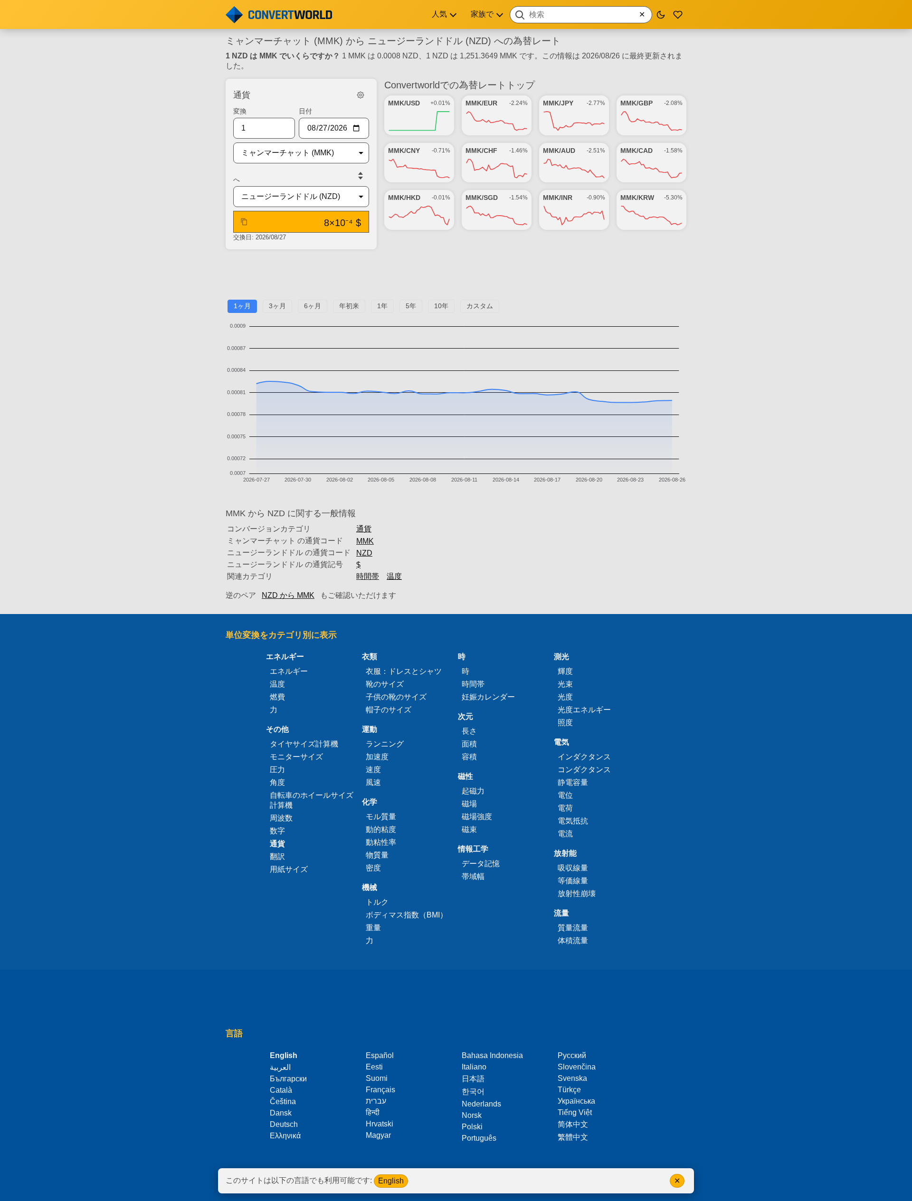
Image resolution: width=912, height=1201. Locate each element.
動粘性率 (381, 842)
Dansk (281, 1113)
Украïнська (576, 1101)
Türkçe (569, 1090)
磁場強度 (477, 817)
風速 (373, 782)
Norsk (472, 1115)
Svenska (572, 1078)
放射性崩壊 (577, 893)
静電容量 (573, 782)
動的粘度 (381, 829)
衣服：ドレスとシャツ (404, 671)
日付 (305, 111)
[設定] (360, 95)
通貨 (363, 529)
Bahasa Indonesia (492, 1055)
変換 (240, 111)
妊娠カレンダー (488, 697)
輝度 (565, 671)
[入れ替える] (360, 175)
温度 (394, 576)
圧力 (277, 770)
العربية (280, 1067)
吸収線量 (573, 868)
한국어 (473, 1092)
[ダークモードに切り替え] (660, 14)
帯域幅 (473, 876)
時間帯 (367, 576)
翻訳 (277, 856)
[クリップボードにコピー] (244, 221)
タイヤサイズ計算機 (304, 744)
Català (281, 1090)
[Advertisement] (456, 278)
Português (479, 1138)
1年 (382, 306)
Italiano (474, 1067)
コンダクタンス (584, 770)
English (391, 1181)
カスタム (479, 306)
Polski (472, 1127)
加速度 (377, 757)
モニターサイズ (296, 757)
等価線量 (573, 881)
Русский (572, 1055)
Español (380, 1055)
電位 (565, 795)
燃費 (277, 697)
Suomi (377, 1078)
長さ (469, 731)
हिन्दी (373, 1112)
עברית (376, 1101)
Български (288, 1079)
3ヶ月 (277, 306)
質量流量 (573, 928)
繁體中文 (573, 1137)
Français (380, 1090)
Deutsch (284, 1124)
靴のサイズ (385, 684)
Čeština (283, 1101)
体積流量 (573, 940)
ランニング (385, 744)
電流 (565, 834)
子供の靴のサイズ (396, 697)
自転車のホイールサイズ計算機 (311, 800)
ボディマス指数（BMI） (406, 915)
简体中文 (573, 1124)
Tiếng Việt (575, 1112)
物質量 (377, 855)
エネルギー (289, 671)
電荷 (565, 808)
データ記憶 (481, 864)
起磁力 (473, 791)
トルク (377, 902)
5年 (411, 306)
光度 (565, 697)
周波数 (281, 818)
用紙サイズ (289, 869)
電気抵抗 (573, 821)
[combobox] (581, 14)
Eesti (374, 1067)
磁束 (469, 829)
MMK (365, 541)
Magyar (378, 1135)
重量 (373, 928)
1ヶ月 (242, 306)
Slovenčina (577, 1067)
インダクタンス (584, 757)
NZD (364, 553)
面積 (469, 744)
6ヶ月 (312, 306)
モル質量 (381, 817)
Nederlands (481, 1104)
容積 (469, 757)
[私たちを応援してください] (677, 14)
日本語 (473, 1079)
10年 (441, 306)
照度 (565, 723)
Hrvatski (379, 1124)
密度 (373, 868)
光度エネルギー (584, 710)
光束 (565, 684)
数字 (277, 831)
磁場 (469, 804)
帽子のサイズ (388, 710)
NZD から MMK (288, 595)
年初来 (349, 306)
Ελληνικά (285, 1136)
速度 (373, 770)
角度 (277, 782)
